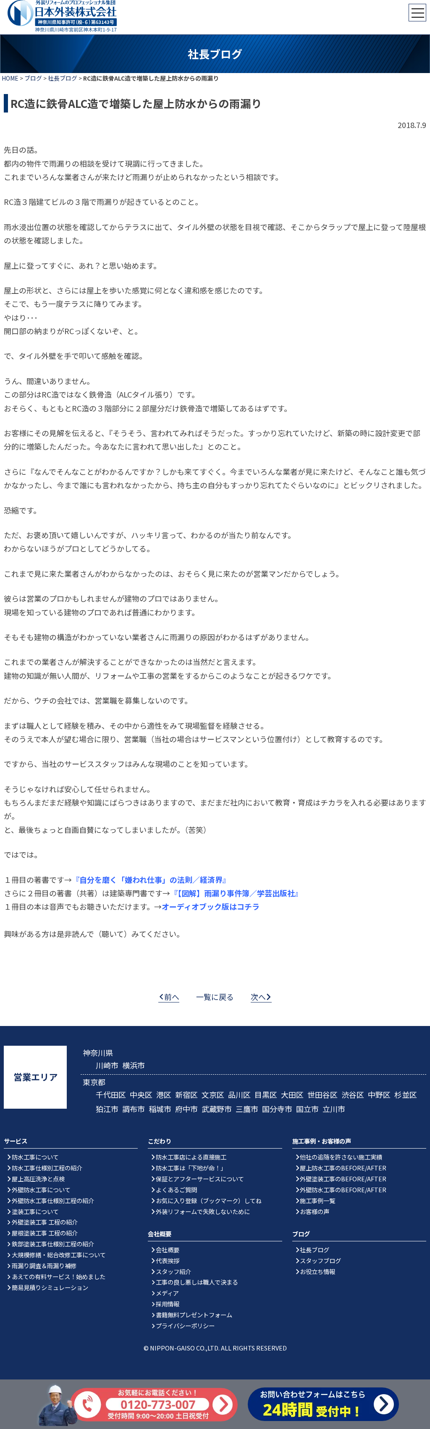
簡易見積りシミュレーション (50, 1287)
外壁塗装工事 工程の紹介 (45, 1221)
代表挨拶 (167, 1260)
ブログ (33, 78)
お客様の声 (314, 1211)
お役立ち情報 (317, 1271)
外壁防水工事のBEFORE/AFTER (343, 1189)
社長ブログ (62, 78)
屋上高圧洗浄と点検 (38, 1178)
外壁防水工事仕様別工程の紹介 (53, 1200)
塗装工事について (35, 1211)
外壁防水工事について (41, 1189)
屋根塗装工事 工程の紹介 (45, 1232)
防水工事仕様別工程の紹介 (47, 1167)
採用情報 (167, 1303)
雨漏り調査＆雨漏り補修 (44, 1265)
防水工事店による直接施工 (191, 1156)
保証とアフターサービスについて (200, 1178)
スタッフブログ (320, 1260)
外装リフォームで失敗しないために (203, 1211)
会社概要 (167, 1249)
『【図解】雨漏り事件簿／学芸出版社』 (236, 892)
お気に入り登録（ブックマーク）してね (209, 1200)
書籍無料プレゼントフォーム (194, 1314)
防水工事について (35, 1156)
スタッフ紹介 (173, 1271)
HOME (10, 78)
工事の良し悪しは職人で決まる (197, 1281)
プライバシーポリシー (185, 1325)
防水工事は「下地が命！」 (191, 1167)
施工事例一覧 (317, 1200)
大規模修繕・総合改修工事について (59, 1254)
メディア (167, 1292)
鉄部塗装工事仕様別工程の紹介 (53, 1243)
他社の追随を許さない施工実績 (341, 1156)
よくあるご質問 (176, 1189)
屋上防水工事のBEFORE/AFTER (343, 1167)
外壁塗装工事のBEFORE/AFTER (343, 1178)
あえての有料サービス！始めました (58, 1276)
